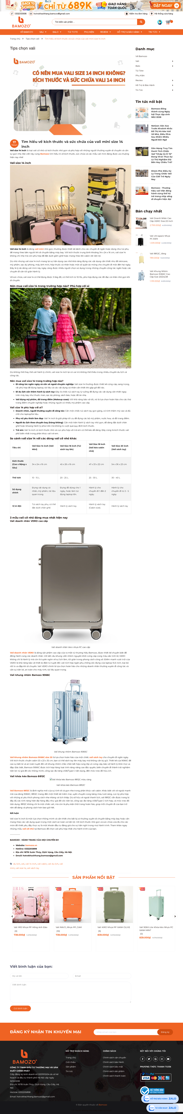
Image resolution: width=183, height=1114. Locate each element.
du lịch (16, 864)
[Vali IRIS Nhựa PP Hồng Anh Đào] (30, 904)
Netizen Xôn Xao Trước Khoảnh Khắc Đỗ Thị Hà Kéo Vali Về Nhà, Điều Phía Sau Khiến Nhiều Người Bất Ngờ (161, 133)
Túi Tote (139, 70)
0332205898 (20, 13)
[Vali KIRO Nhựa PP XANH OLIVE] (114, 904)
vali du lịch (53, 864)
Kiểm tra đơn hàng (138, 13)
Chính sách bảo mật (113, 1066)
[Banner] (91, 5)
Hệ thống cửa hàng (164, 13)
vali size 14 (21, 868)
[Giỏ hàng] (169, 22)
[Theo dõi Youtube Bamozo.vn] (168, 1058)
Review (139, 80)
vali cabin (42, 864)
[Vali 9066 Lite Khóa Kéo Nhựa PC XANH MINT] (156, 904)
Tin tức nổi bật (149, 102)
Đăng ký (165, 1032)
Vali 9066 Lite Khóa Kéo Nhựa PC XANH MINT (156, 929)
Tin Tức (139, 90)
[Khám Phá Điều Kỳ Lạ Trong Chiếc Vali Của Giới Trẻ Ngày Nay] (142, 173)
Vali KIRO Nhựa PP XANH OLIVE (114, 927)
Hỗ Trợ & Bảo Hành (145, 85)
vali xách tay (33, 868)
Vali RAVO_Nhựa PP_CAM (69, 927)
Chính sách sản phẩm (113, 1071)
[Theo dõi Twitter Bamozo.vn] (149, 1058)
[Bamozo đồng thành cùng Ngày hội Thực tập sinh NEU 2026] (142, 112)
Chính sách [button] (109, 1051)
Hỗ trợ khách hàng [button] (77, 1051)
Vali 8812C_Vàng (158, 253)
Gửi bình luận (20, 1008)
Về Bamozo (141, 56)
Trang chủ (71, 1057)
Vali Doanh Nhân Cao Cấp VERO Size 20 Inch (161, 219)
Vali (137, 61)
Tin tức (69, 1071)
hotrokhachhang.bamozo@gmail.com (52, 13)
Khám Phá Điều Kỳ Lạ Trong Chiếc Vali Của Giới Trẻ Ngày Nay (161, 175)
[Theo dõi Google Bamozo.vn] (155, 1058)
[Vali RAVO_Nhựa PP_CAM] (72, 904)
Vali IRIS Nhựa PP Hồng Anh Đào (30, 927)
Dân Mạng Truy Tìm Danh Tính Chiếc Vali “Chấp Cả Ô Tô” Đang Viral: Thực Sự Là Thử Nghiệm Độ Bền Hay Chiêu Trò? (162, 155)
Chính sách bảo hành (113, 1062)
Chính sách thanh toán (114, 1076)
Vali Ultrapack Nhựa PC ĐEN (160, 237)
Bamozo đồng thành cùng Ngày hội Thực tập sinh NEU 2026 (160, 112)
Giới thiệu (70, 1062)
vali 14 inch (30, 864)
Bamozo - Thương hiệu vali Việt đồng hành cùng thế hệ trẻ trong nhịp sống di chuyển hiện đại (161, 193)
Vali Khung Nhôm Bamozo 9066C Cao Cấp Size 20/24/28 (160, 274)
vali (22, 864)
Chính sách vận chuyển (114, 1057)
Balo (138, 66)
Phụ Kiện (140, 75)
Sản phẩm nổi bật (93, 877)
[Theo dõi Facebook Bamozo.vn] (142, 1058)
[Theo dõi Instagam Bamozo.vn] (161, 1058)
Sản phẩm (71, 1066)
